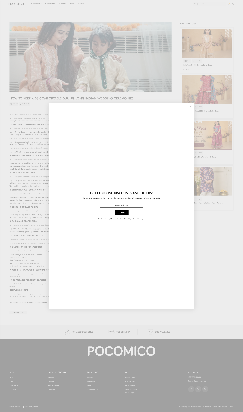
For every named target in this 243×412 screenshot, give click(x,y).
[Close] (191, 106)
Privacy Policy (127, 219)
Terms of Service (137, 219)
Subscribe (121, 213)
